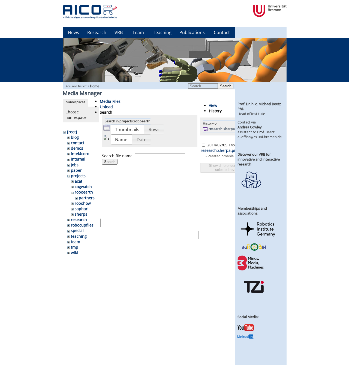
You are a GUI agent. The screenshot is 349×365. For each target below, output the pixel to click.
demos (77, 148)
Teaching (162, 32)
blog (75, 137)
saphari (82, 208)
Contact (222, 32)
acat (78, 181)
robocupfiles (82, 225)
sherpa (81, 214)
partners (87, 197)
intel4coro (80, 153)
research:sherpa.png (225, 129)
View (213, 105)
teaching (79, 236)
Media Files (110, 101)
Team (138, 32)
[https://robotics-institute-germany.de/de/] (257, 237)
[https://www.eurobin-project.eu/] (253, 250)
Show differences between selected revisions (229, 168)
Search (225, 86)
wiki (74, 252)
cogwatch (83, 186)
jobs (75, 164)
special (77, 230)
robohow (83, 203)
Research (96, 32)
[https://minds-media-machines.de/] (251, 269)
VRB (119, 32)
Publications (192, 32)
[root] (72, 131)
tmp (74, 247)
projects (78, 175)
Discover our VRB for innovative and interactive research (258, 159)
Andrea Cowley (249, 127)
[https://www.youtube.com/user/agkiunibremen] (245, 329)
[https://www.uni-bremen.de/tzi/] (253, 297)
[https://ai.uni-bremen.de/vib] (251, 192)
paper (76, 170)
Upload (106, 106)
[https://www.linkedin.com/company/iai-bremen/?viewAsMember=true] (245, 337)
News (73, 32)
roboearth (84, 192)
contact (77, 142)
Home (94, 86)
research (79, 219)
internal (78, 159)
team (75, 241)
